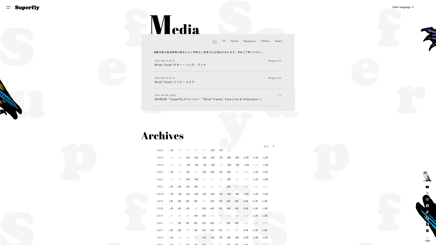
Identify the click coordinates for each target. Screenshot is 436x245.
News (278, 41)
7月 (221, 150)
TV (224, 41)
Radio (235, 41)
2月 (180, 186)
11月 (255, 157)
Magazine (250, 41)
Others (265, 41)
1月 (172, 150)
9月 (237, 157)
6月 (213, 150)
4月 (196, 157)
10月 (246, 157)
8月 (229, 157)
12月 (265, 157)
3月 (188, 157)
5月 (204, 157)
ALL (215, 41)
